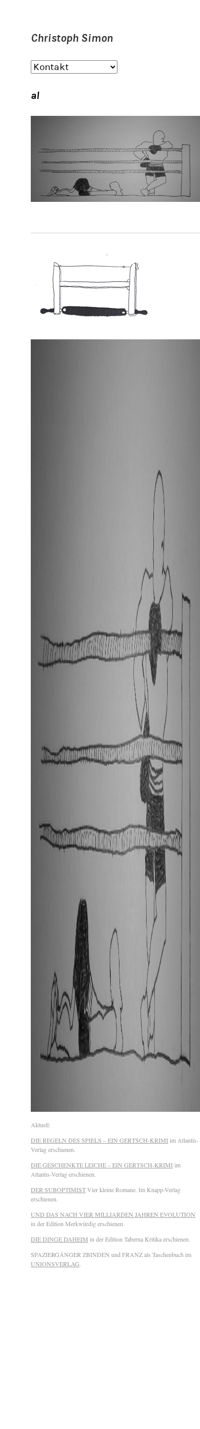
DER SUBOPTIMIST (58, 1189)
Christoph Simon (72, 38)
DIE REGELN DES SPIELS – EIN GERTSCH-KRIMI (99, 1140)
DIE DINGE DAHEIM (59, 1239)
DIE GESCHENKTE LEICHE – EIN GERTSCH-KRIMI (102, 1165)
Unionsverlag (55, 1264)
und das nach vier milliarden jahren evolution (113, 1214)
